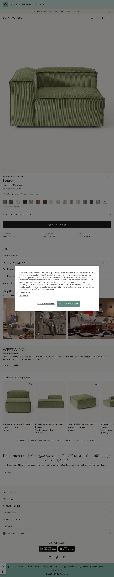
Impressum (23, 296)
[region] (57, 288)
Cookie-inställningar (45, 303)
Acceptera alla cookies (68, 304)
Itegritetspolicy (25, 292)
